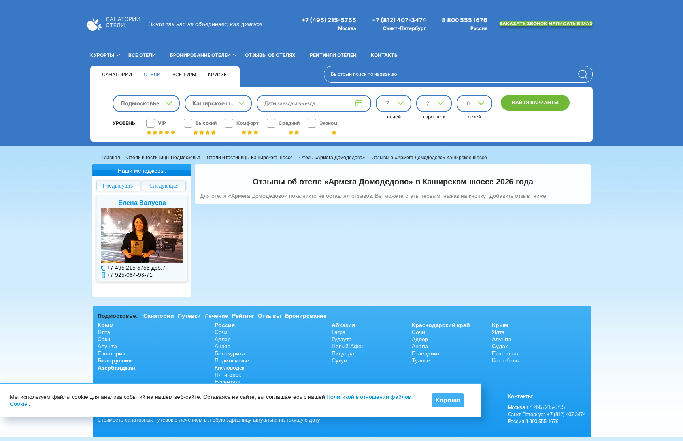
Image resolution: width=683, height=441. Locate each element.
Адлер (223, 339)
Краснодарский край (441, 325)
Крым (105, 325)
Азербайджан (116, 367)
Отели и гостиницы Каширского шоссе (250, 157)
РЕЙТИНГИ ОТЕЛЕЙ (333, 55)
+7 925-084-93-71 (130, 275)
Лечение (216, 316)
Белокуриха (230, 353)
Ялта (104, 332)
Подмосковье (232, 360)
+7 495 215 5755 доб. (134, 268)
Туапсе (421, 360)
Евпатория (111, 353)
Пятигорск (228, 375)
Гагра (339, 332)
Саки (104, 339)
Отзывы (269, 316)
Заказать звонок (524, 23)
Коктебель (505, 360)
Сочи (221, 332)
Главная (111, 157)
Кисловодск (229, 367)
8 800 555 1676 (464, 20)
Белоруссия (115, 360)
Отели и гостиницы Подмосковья (163, 157)
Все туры (184, 74)
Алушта (107, 346)
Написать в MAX (571, 23)
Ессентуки (228, 382)
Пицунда (343, 353)
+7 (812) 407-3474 (399, 20)
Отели (152, 74)
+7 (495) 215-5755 (328, 20)
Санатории (117, 74)
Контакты (385, 55)
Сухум (340, 360)
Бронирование (305, 316)
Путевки (189, 316)
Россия (225, 325)
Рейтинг (243, 316)
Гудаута (342, 339)
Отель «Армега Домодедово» (332, 157)
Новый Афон (348, 346)
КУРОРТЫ (102, 55)
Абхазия (343, 325)
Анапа (223, 346)
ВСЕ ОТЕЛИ (142, 55)
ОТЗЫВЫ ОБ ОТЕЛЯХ (270, 55)
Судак (500, 346)
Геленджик (426, 353)
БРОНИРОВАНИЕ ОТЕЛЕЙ (200, 55)
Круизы (218, 74)
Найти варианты (535, 102)
